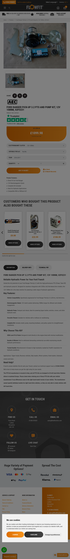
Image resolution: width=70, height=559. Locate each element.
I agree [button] (15, 535)
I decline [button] (33, 535)
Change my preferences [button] (52, 534)
